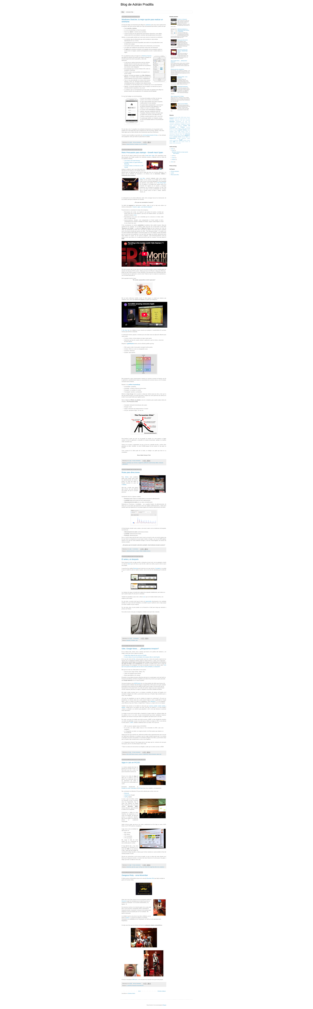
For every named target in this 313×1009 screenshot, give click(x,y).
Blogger (164, 1005)
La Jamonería (129, 985)
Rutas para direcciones (131, 472)
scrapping (124, 484)
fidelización (180, 125)
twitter (158, 754)
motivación (161, 462)
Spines (127, 917)
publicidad (183, 136)
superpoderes (125, 464)
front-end (188, 127)
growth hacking (152, 462)
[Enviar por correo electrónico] (144, 142)
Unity (180, 141)
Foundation (136, 144)
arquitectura (177, 120)
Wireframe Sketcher (147, 55)
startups (171, 140)
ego (132, 462)
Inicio (139, 991)
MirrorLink (126, 793)
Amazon (136, 754)
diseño (186, 122)
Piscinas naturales (175, 171)
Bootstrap (132, 144)
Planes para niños (175, 174)
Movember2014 (140, 985)
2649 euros (134, 979)
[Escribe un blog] (145, 142)
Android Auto (127, 795)
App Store (134, 866)
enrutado (188, 124)
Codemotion (172, 122)
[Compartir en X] (147, 142)
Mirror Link (157, 866)
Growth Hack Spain (150, 155)
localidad (183, 132)
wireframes (148, 24)
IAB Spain (140, 788)
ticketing (184, 140)
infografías (172, 131)
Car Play (140, 866)
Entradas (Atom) (131, 993)
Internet (150, 754)
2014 (172, 161)
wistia (135, 215)
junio (173, 150)
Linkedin (179, 132)
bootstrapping (178, 121)
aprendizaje (128, 462)
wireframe (145, 144)
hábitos (157, 462)
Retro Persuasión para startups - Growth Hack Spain (142, 152)
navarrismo (182, 135)
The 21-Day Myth (161, 182)
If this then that (125, 330)
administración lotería (174, 117)
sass (144, 596)
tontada (188, 140)
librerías (175, 132)
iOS (142, 144)
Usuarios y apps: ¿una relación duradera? (142, 207)
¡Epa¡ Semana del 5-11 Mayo (177, 96)
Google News (145, 754)
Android (127, 144)
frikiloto (127, 477)
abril (173, 155)
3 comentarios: (136, 638)
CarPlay (126, 796)
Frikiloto (183, 127)
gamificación (146, 462)
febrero (174, 159)
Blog (123, 12)
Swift (137, 640)
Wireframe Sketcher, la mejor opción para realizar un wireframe (183, 30)
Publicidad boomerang (182, 86)
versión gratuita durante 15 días (150, 135)
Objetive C (187, 135)
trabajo (171, 141)
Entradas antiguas (162, 991)
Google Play (151, 866)
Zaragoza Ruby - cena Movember (135, 875)
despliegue (182, 122)
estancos (140, 754)
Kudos (187, 131)
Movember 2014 (150, 878)
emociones (135, 462)
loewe (187, 132)
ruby (189, 136)
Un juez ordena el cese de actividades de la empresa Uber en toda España (142, 657)
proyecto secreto (177, 136)
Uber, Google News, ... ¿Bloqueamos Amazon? (140, 649)
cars (143, 866)
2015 (172, 148)
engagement (140, 462)
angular (181, 118)
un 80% (131, 722)
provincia (171, 136)
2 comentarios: (135, 548)
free (140, 144)
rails (187, 136)
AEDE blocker (137, 683)
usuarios (182, 141)
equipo (171, 125)
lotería (129, 563)
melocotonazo (172, 134)
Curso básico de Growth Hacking (132, 160)
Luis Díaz (142, 178)
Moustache (134, 985)
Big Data (183, 120)
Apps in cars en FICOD (131, 762)
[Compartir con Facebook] (148, 142)
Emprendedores (177, 124)
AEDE (127, 754)
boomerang (188, 120)
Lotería (172, 173)
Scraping (178, 138)
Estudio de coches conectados (129, 788)
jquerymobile (149, 601)
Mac (189, 132)
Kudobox (183, 131)
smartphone (161, 866)
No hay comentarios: (137, 142)
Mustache (124, 901)
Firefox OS (147, 866)
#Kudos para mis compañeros (177, 69)
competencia (177, 122)
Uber (134, 659)
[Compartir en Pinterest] (150, 142)
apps (137, 866)
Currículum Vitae (129, 12)
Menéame (153, 701)
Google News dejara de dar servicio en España (135, 655)
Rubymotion (173, 138)
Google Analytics (178, 128)
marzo (173, 157)
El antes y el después (130, 559)
